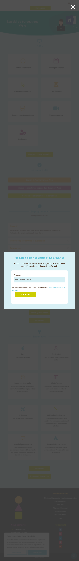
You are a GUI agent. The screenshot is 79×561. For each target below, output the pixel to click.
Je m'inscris (25, 294)
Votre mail (17, 275)
